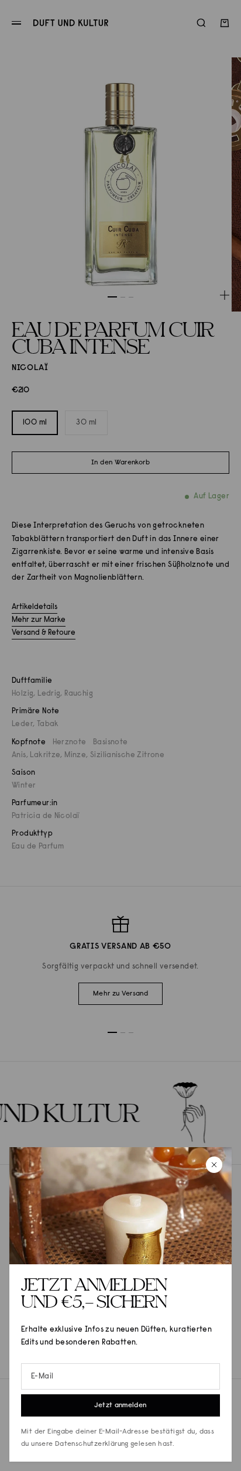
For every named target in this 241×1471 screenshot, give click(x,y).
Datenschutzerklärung (92, 1444)
